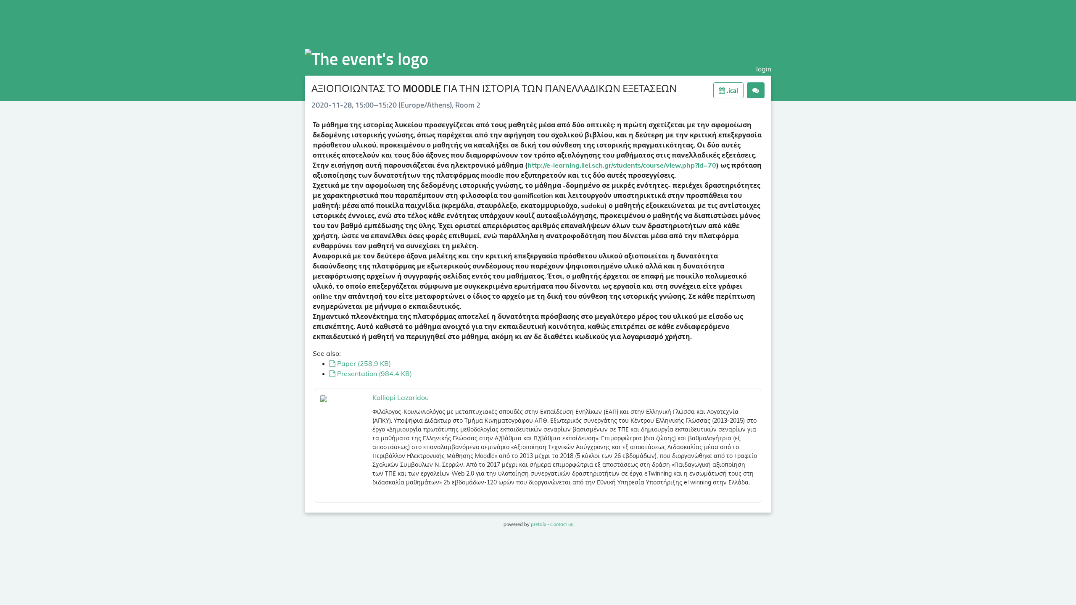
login (763, 69)
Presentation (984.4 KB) (373, 373)
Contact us (561, 524)
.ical (731, 90)
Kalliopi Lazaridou (400, 397)
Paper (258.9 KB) (363, 363)
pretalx (538, 524)
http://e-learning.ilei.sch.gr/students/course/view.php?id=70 (621, 165)
